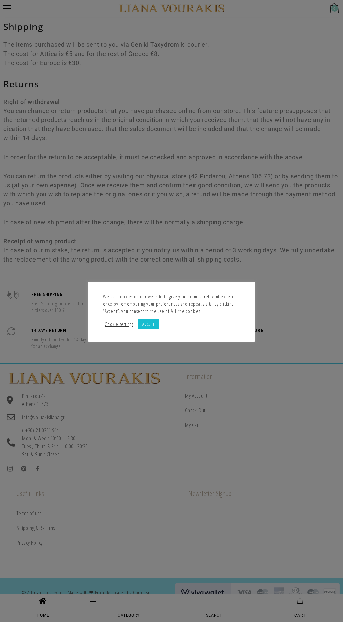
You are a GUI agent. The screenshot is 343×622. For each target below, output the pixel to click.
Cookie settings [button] (119, 324)
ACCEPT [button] (148, 324)
